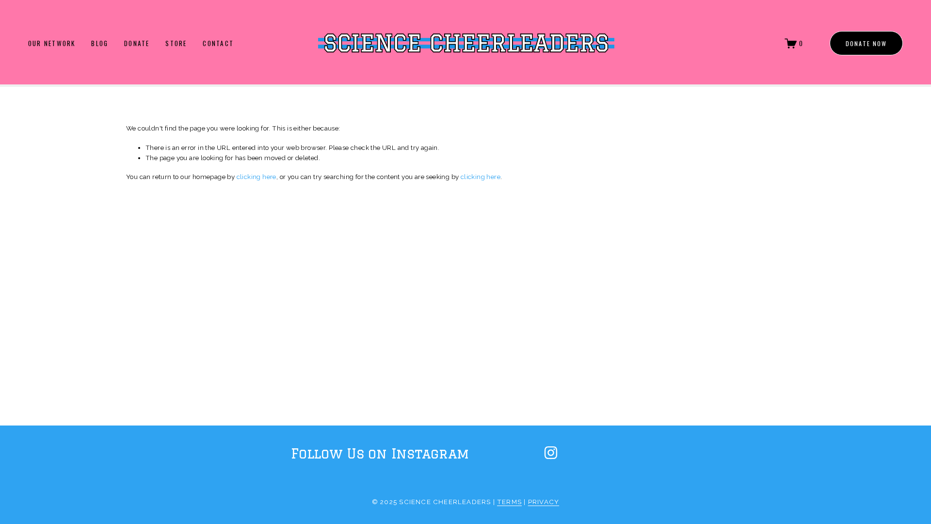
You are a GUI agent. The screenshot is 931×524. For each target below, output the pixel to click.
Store (176, 43)
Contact (218, 43)
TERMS (509, 502)
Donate (137, 43)
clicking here (256, 176)
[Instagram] (551, 452)
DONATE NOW (866, 43)
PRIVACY (543, 502)
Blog (99, 43)
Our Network (52, 43)
